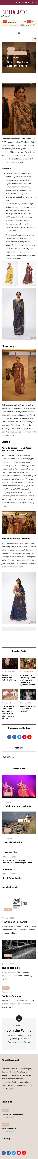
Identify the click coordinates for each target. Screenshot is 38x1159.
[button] (19, 33)
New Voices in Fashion (15, 922)
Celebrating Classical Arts (18, 806)
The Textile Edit (11, 967)
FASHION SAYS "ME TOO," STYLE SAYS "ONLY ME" (28, 709)
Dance (7, 794)
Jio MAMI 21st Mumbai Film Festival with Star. (9, 678)
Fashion (11, 49)
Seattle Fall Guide (13, 842)
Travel (7, 830)
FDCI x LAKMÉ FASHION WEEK (17, 53)
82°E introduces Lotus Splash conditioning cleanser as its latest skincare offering (8, 712)
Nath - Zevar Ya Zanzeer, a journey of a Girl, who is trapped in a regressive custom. (27, 680)
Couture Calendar (12, 996)
